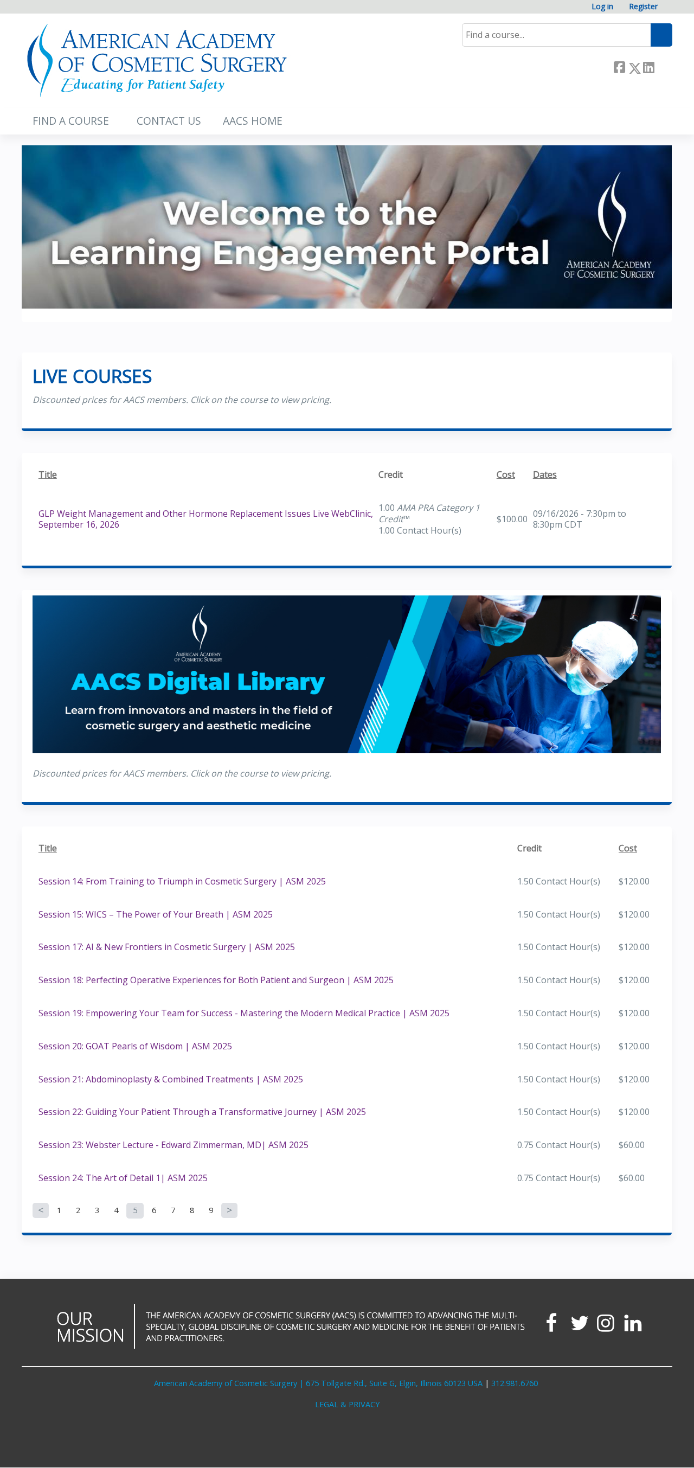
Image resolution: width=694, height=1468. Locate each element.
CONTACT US (169, 120)
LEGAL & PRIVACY (347, 1404)
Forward (663, 66)
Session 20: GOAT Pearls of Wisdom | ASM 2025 (135, 1046)
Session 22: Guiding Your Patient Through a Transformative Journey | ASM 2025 (202, 1112)
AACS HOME (252, 120)
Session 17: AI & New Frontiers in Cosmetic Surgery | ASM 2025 (166, 947)
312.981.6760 (514, 1383)
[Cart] (669, 10)
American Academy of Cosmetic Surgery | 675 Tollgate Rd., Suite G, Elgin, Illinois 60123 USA (318, 1383)
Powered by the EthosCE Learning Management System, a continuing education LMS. (633, 1450)
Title (47, 474)
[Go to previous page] (41, 1210)
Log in (602, 7)
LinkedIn (648, 66)
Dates (545, 474)
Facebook (619, 66)
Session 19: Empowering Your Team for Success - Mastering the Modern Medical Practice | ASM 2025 (243, 1013)
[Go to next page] (229, 1210)
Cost (506, 474)
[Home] (157, 61)
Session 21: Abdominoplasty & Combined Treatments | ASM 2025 (170, 1079)
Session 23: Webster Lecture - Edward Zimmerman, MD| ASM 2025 (173, 1145)
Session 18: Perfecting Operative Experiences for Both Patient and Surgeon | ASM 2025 (216, 980)
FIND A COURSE (71, 120)
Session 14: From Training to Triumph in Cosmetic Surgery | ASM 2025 (182, 881)
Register (643, 7)
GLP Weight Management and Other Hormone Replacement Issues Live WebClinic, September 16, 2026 (205, 519)
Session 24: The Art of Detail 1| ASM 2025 (123, 1178)
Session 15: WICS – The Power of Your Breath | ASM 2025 (155, 914)
